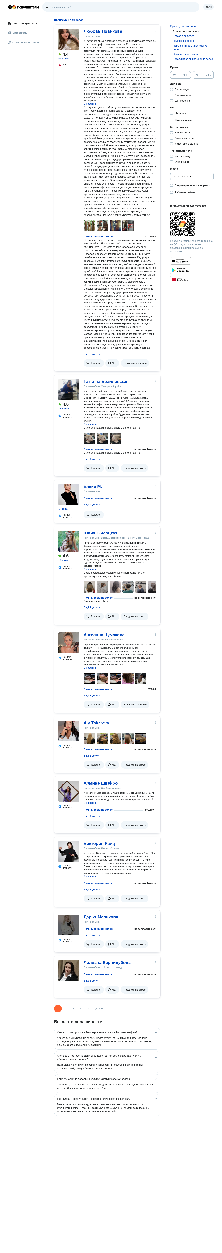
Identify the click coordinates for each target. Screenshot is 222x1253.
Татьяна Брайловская (106, 381)
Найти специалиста (24, 23)
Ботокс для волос (183, 35)
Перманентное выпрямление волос (190, 47)
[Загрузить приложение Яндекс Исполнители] (192, 224)
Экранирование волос (186, 53)
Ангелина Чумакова (104, 634)
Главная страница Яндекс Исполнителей (23, 7)
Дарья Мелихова (101, 917)
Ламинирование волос (98, 236)
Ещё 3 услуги (92, 353)
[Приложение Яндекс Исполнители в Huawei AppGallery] (180, 279)
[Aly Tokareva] (68, 731)
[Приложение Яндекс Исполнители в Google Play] (180, 270)
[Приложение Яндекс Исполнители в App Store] (180, 261)
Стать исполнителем (25, 42)
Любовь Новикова (103, 31)
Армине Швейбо (101, 783)
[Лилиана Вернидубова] (68, 970)
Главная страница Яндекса (10, 7)
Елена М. (93, 486)
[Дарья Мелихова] (68, 925)
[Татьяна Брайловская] (68, 389)
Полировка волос (183, 40)
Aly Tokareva (96, 723)
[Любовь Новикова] (68, 39)
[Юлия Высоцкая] (68, 541)
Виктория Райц (99, 843)
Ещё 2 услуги (92, 607)
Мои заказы (19, 32)
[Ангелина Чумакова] (68, 642)
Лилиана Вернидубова (107, 962)
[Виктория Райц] (68, 851)
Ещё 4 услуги (92, 458)
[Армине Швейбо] (68, 791)
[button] (94, 363)
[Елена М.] (68, 494)
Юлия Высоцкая (100, 533)
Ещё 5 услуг (91, 980)
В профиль (90, 103)
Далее (99, 1008)
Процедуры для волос (183, 26)
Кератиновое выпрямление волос (193, 58)
